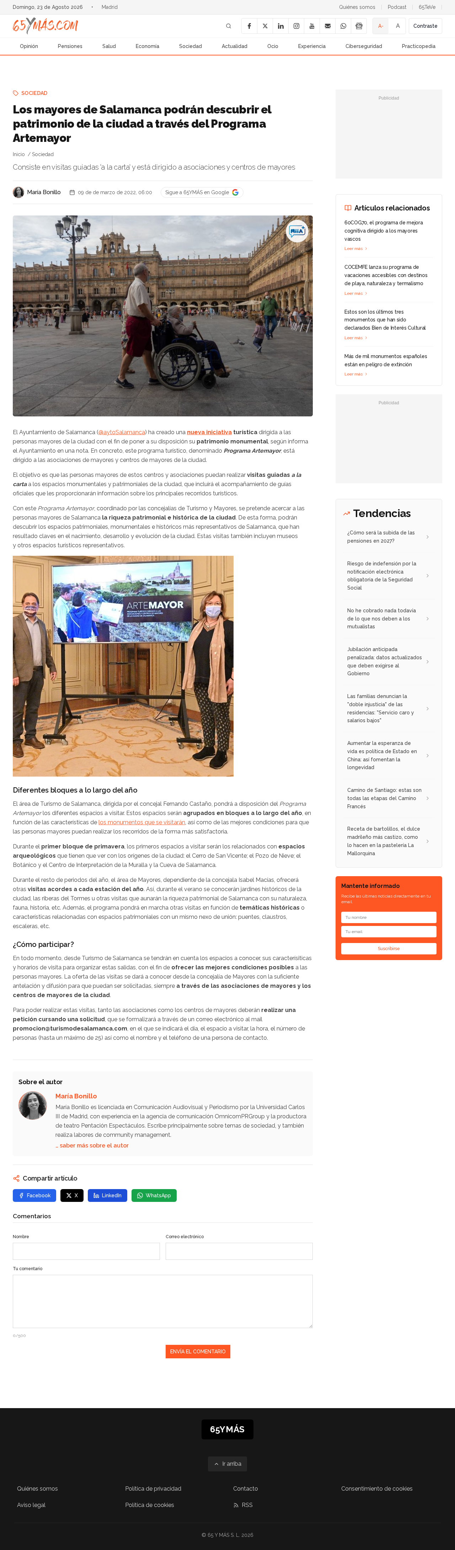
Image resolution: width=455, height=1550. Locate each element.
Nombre (21, 1236)
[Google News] (358, 26)
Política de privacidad (153, 1488)
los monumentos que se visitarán (141, 822)
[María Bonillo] (18, 192)
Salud (109, 46)
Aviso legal (31, 1505)
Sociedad (190, 46)
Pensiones (70, 46)
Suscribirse (389, 948)
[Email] (327, 26)
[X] (265, 26)
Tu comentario (27, 1268)
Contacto (245, 1488)
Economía (147, 46)
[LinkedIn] (280, 26)
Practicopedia (418, 46)
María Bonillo (44, 192)
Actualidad (234, 46)
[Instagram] (296, 26)
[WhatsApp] (343, 26)
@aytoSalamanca (121, 432)
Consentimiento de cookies (377, 1488)
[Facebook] (249, 26)
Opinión (29, 46)
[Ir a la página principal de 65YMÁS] (45, 25)
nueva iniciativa (209, 432)
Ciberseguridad (364, 46)
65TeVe (427, 7)
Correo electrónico (185, 1236)
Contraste (425, 26)
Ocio (272, 46)
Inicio (19, 154)
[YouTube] (312, 26)
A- (381, 26)
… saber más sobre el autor (92, 1145)
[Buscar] (228, 26)
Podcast (397, 7)
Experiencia (312, 46)
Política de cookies (149, 1505)
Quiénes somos (357, 7)
